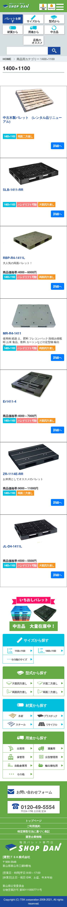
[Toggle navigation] (60, 7)
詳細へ (57, 146)
